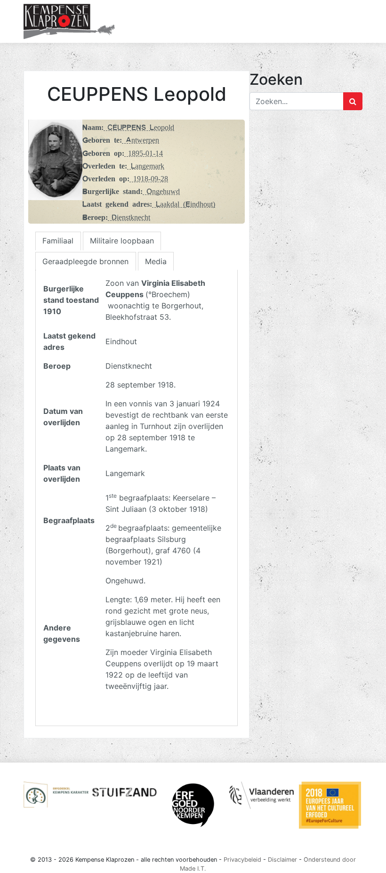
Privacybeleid (242, 859)
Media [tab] (156, 261)
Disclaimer (282, 859)
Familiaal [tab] (57, 240)
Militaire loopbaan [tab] (122, 240)
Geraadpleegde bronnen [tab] (85, 261)
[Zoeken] (352, 101)
